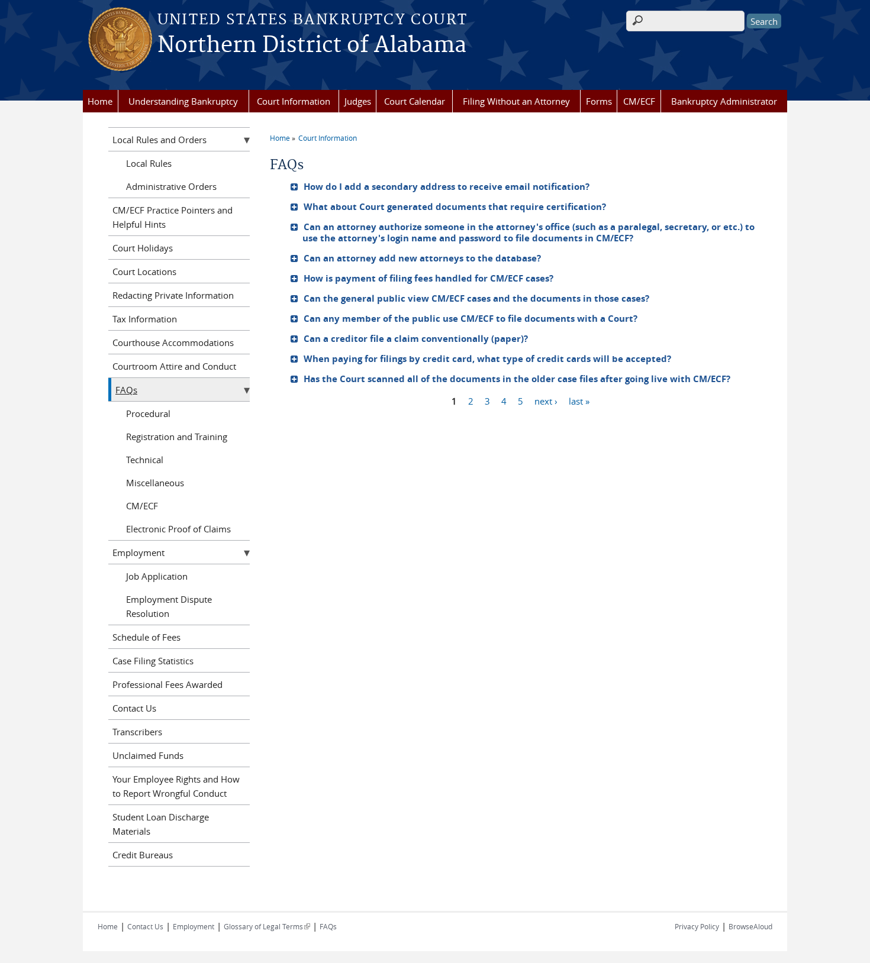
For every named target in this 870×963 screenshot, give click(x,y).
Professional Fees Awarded (167, 684)
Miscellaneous (155, 483)
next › (546, 400)
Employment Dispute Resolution (169, 606)
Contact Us (134, 708)
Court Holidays (142, 248)
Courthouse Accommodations (173, 342)
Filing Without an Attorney (516, 101)
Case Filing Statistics (153, 661)
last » (579, 400)
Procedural (148, 413)
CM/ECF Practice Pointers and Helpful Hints (172, 217)
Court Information (293, 101)
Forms (599, 101)
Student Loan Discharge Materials (160, 824)
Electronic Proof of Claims (178, 529)
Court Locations (144, 271)
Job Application (157, 576)
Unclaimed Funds (147, 755)
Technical (144, 460)
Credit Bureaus (142, 855)
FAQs (126, 390)
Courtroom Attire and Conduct (174, 366)
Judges (357, 101)
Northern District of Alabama (311, 45)
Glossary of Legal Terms (267, 926)
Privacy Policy (697, 926)
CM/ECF (639, 101)
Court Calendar (414, 101)
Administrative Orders (171, 186)
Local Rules (149, 163)
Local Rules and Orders (159, 140)
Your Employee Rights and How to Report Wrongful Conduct (176, 786)
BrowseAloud (750, 926)
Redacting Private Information (173, 295)
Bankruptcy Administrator (724, 101)
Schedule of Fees (146, 637)
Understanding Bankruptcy (183, 101)
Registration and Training (176, 436)
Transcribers (137, 732)
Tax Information (144, 319)
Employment (138, 552)
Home (100, 101)
